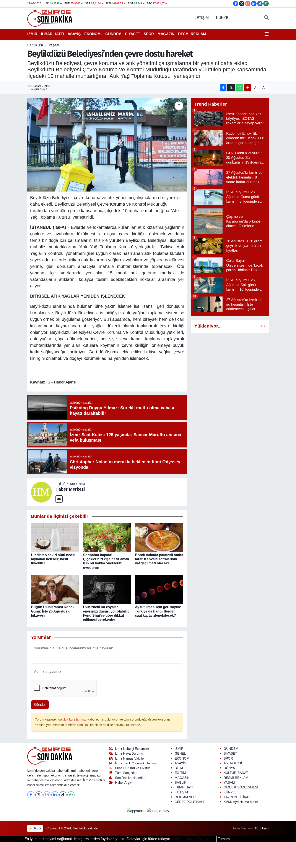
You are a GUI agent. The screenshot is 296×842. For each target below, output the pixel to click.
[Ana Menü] (267, 34)
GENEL (180, 753)
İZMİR (32, 34)
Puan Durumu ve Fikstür (132, 768)
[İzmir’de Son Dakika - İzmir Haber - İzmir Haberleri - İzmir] (50, 17)
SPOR (149, 34)
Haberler (35, 45)
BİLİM (179, 768)
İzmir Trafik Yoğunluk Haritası (136, 763)
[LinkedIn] (55, 794)
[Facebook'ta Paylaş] (223, 87)
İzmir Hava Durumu (129, 753)
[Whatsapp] (71, 794)
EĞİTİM (180, 773)
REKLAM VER (185, 797)
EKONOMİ (93, 34)
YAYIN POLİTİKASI (237, 797)
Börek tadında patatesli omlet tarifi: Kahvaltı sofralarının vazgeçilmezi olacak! (159, 559)
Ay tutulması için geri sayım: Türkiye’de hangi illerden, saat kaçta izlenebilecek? (158, 611)
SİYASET (132, 34)
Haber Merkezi (70, 489)
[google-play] (158, 811)
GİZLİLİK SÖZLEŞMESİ (241, 787)
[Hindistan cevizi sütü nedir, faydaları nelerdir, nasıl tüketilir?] (55, 537)
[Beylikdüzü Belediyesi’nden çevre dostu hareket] (107, 145)
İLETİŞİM (201, 18)
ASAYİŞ (74, 34)
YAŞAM (54, 45)
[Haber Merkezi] (41, 492)
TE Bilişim (261, 828)
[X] (38, 794)
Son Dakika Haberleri (130, 778)
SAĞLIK (180, 782)
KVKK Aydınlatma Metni (241, 802)
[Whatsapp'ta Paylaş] (239, 87)
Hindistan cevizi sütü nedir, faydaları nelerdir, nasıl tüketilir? (53, 559)
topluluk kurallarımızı (72, 719)
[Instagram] (46, 794)
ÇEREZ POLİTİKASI (189, 802)
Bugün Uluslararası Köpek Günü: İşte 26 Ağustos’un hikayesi (53, 611)
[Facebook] (30, 794)
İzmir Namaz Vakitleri (130, 758)
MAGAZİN (166, 34)
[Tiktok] (63, 794)
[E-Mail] (59, 499)
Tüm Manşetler (126, 773)
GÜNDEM (113, 34)
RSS (37, 828)
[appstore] (136, 811)
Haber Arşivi (123, 782)
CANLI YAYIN (246, 18)
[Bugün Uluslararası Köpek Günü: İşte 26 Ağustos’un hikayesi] (55, 589)
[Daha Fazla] (247, 87)
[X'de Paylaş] (231, 87)
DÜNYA (229, 768)
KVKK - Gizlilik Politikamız (193, 839)
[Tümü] (263, 326)
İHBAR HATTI (52, 34)
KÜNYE (222, 18)
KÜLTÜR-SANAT (236, 773)
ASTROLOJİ (233, 763)
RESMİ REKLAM (192, 34)
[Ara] (266, 18)
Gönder (40, 705)
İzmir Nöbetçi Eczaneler (132, 748)
